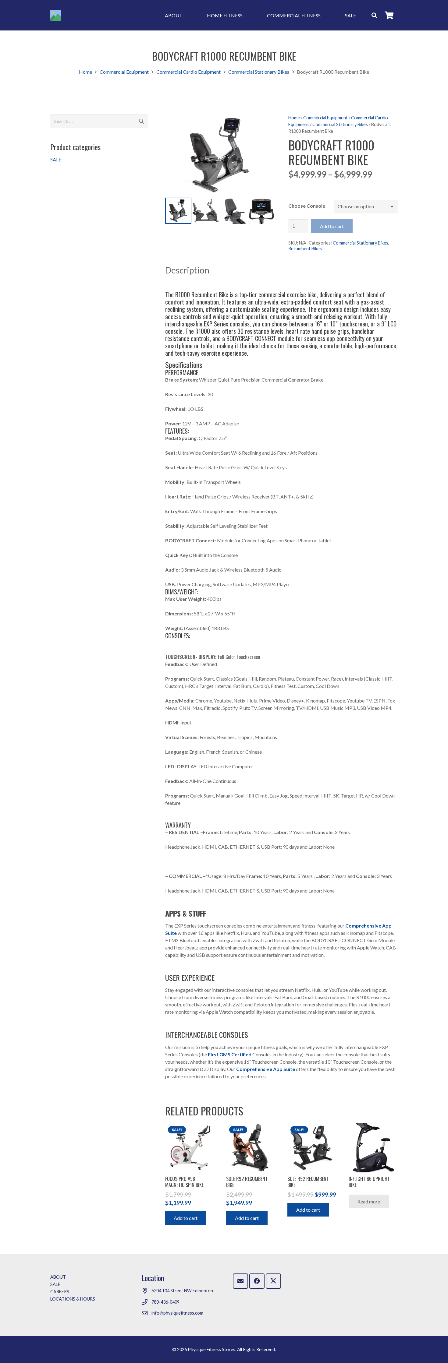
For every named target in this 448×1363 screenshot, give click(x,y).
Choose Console (306, 206)
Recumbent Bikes (305, 248)
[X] (273, 1281)
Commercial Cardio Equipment (188, 72)
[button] (187, 15)
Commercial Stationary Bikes (258, 72)
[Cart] (389, 15)
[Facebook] (257, 1281)
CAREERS (59, 1291)
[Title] (55, 15)
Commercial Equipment (124, 72)
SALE (55, 159)
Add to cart (332, 226)
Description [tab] (187, 270)
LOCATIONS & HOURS (72, 1298)
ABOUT (58, 1277)
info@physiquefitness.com (177, 1312)
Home (85, 72)
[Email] (240, 1281)
